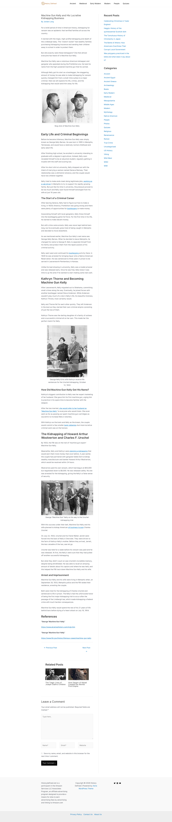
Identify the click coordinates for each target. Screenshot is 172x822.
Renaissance (109, 135)
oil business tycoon (76, 527)
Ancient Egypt (109, 78)
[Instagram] (117, 783)
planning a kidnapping (79, 451)
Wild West (108, 158)
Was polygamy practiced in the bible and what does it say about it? (117, 56)
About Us (98, 814)
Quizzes (107, 127)
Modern (107, 108)
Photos (106, 124)
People (106, 120)
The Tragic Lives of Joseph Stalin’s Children (55, 684)
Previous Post (50, 648)
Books (106, 89)
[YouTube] (120, 783)
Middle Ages (109, 104)
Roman (106, 139)
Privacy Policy (76, 814)
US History (108, 150)
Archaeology (109, 85)
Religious (107, 131)
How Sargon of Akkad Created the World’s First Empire (77, 684)
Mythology (108, 112)
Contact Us (88, 814)
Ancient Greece (110, 81)
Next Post (86, 648)
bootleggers (72, 209)
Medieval (107, 97)
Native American (110, 116)
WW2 (106, 162)
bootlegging (74, 253)
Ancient (107, 74)
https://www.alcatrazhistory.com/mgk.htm (58, 627)
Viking (106, 154)
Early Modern (109, 93)
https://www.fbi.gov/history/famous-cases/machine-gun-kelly (66, 638)
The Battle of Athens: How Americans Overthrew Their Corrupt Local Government (115, 46)
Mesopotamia (109, 101)
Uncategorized (110, 147)
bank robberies (70, 425)
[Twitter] (114, 783)
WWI (106, 166)
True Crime (108, 143)
